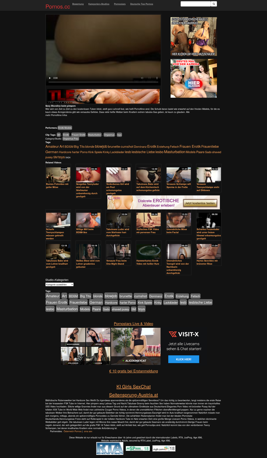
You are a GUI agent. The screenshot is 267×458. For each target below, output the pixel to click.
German (51, 151)
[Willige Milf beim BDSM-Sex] (88, 219)
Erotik (66, 134)
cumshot (127, 146)
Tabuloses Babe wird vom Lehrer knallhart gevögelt (57, 263)
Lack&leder (117, 152)
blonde (89, 146)
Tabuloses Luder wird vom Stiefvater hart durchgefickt (117, 232)
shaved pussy (120, 309)
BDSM (69, 146)
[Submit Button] (214, 4)
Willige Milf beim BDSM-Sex (84, 231)
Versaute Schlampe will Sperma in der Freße (179, 185)
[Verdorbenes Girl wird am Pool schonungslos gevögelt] (118, 173)
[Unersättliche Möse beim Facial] (179, 219)
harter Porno (80, 152)
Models (191, 152)
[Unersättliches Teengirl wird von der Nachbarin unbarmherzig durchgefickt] (179, 250)
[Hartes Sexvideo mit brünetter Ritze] (209, 250)
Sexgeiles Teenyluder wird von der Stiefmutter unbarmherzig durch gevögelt (87, 190)
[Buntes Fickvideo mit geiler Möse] (58, 173)
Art (58, 134)
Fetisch (174, 146)
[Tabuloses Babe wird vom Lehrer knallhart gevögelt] (58, 250)
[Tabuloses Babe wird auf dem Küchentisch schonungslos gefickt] (148, 173)
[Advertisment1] (194, 36)
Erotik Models (65, 127)
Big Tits (79, 146)
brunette (114, 146)
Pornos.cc (57, 6)
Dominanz (140, 146)
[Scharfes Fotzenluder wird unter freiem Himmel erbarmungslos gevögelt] (209, 219)
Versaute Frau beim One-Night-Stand (116, 262)
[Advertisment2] (194, 78)
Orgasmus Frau (70, 138)
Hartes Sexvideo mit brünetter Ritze (207, 262)
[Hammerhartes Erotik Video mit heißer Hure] (148, 250)
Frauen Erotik (78, 134)
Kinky (106, 152)
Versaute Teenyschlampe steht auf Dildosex (208, 187)
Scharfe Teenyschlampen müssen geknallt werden (55, 234)
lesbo (159, 151)
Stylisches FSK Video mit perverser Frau (147, 231)
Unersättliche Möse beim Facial (177, 231)
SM (55, 157)
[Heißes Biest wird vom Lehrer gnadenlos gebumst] (88, 250)
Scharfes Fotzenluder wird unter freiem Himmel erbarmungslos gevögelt (209, 234)
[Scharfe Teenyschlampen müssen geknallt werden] (58, 219)
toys (119, 134)
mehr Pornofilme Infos (56, 115)
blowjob (101, 146)
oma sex (88, 431)
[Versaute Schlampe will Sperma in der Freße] (179, 173)
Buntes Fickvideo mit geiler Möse (57, 185)
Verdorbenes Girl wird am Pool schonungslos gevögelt (117, 188)
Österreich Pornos (72, 431)
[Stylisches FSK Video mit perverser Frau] (148, 219)
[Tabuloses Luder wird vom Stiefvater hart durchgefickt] (118, 219)
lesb (128, 151)
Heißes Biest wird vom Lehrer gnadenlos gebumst (88, 263)
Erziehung (163, 146)
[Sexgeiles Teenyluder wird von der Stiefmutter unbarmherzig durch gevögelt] (88, 173)
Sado (208, 152)
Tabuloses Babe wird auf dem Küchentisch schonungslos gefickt (148, 187)
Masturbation (94, 134)
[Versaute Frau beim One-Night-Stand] (118, 250)
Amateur (52, 146)
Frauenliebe (210, 146)
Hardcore (65, 152)
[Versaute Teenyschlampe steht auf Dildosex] (209, 173)
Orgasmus (109, 134)
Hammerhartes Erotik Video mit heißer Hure (147, 262)
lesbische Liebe (143, 151)
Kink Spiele (95, 152)
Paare (200, 152)
